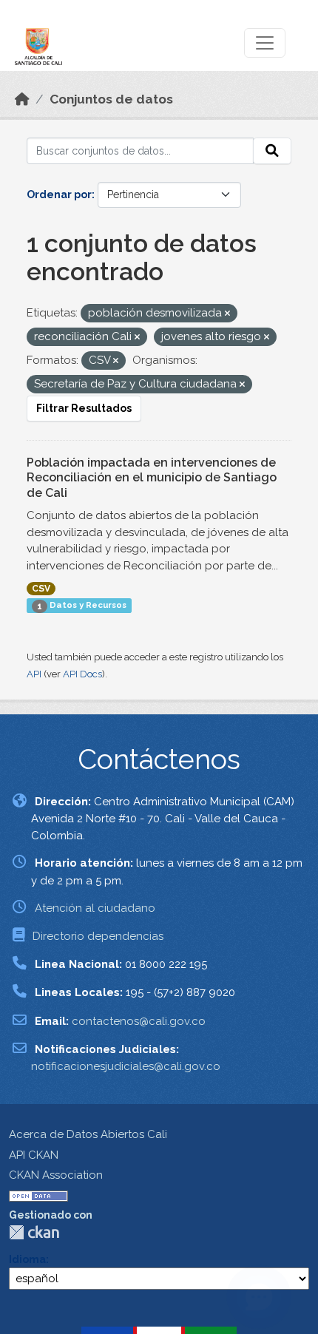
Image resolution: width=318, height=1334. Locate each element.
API (34, 674)
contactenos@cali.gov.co (139, 1021)
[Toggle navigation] (264, 43)
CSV (41, 588)
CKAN (34, 1232)
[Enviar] (272, 151)
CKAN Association (56, 1175)
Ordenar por (59, 194)
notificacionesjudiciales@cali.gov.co (125, 1066)
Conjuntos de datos (111, 99)
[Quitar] (227, 314)
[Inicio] (22, 99)
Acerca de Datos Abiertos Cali (88, 1134)
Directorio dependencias (98, 936)
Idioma (27, 1259)
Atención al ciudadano (95, 908)
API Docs (82, 674)
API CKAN (33, 1155)
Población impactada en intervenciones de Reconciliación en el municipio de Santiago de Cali (152, 478)
